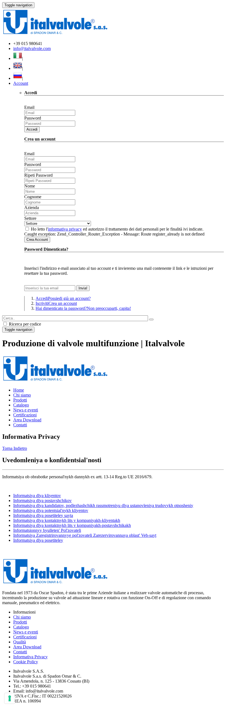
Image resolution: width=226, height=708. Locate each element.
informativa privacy (65, 229)
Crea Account (37, 239)
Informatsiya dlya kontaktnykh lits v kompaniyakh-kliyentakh (66, 520)
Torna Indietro (14, 448)
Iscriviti (56, 303)
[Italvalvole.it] (55, 380)
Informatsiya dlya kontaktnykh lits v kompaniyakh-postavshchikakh (72, 525)
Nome (29, 186)
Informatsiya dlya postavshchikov (42, 500)
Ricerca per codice (24, 324)
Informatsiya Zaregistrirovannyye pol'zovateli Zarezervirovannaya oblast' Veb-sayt (84, 535)
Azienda (31, 207)
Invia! (83, 288)
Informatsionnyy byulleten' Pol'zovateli (47, 530)
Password (32, 118)
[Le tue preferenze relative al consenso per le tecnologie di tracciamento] (9, 698)
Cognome (32, 196)
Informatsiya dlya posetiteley (38, 540)
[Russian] (17, 78)
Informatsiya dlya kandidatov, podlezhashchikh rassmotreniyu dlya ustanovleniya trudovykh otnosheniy (103, 505)
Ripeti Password (38, 175)
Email (29, 107)
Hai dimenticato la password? (83, 308)
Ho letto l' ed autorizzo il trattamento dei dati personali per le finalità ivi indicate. (117, 229)
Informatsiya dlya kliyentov (37, 495)
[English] (17, 68)
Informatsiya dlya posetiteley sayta (43, 515)
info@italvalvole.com (32, 48)
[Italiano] (17, 58)
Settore (30, 218)
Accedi (31, 129)
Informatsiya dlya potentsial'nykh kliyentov (50, 510)
